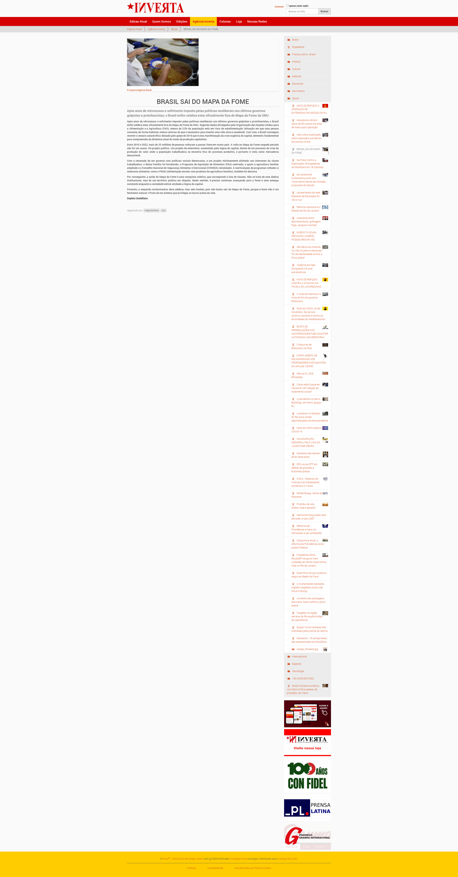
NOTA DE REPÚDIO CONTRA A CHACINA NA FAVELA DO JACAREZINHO (306, 283)
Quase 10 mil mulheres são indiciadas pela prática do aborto (309, 629)
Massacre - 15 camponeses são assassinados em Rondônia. (309, 639)
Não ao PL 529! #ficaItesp (302, 375)
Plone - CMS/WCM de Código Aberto (183, 858)
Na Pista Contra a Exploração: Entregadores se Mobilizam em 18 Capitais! (307, 163)
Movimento (298, 91)
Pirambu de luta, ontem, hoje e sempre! (303, 505)
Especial (296, 663)
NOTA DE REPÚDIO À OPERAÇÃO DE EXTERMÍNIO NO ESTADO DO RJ (309, 109)
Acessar (279, 6)
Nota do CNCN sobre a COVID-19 (306, 429)
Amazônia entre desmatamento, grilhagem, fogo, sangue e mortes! (306, 221)
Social (174, 29)
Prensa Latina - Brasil (304, 54)
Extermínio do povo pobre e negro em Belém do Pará (309, 574)
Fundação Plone (239, 858)
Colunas (225, 21)
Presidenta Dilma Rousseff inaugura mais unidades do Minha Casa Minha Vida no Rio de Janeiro (308, 560)
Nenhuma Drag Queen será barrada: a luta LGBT (308, 516)
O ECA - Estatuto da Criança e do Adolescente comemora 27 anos (305, 482)
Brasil (295, 39)
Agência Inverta (203, 21)
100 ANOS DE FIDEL (303, 678)
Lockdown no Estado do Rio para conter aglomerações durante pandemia (309, 417)
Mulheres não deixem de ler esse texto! (305, 455)
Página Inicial (134, 29)
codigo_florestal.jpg (307, 649)
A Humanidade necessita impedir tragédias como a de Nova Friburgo (307, 587)
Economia (297, 83)
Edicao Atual (138, 21)
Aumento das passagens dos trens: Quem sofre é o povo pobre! (308, 602)
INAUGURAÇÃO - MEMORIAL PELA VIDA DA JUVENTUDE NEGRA (305, 442)
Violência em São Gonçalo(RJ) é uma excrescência (303, 268)
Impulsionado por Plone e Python (252, 868)
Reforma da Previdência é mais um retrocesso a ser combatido (306, 529)
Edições (181, 21)
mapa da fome (152, 210)
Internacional (299, 656)
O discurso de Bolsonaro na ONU (301, 346)
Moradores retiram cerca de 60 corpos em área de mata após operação (306, 123)
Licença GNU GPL (288, 858)
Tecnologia (298, 671)
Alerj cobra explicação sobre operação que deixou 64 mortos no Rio (306, 138)
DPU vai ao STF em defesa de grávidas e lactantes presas (304, 467)
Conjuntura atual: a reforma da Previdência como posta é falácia (307, 544)
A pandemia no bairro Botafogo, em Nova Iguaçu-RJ (306, 402)
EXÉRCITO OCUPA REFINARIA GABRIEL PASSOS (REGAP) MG (303, 236)
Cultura (296, 69)
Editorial (296, 76)
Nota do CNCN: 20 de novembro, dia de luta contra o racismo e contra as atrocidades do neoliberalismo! (308, 314)
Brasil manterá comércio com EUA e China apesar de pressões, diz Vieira (303, 689)
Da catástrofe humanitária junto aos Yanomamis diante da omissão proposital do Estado (308, 180)
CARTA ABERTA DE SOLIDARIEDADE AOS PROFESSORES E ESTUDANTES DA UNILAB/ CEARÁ (308, 361)
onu (163, 210)
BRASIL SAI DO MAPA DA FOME (305, 150)
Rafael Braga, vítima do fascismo (306, 494)
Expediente (298, 47)
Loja (239, 21)
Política (296, 61)
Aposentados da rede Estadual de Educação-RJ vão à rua (305, 196)
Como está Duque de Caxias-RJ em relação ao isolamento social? (305, 388)
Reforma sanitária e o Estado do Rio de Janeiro (305, 208)
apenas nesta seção (298, 5)
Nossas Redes (257, 21)
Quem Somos (161, 21)
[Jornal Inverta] (155, 8)
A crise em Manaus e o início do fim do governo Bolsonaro (306, 297)
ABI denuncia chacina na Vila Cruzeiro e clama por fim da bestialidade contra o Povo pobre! (306, 252)
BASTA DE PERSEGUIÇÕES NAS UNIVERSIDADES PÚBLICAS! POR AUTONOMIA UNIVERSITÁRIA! (309, 332)
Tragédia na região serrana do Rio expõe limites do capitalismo (306, 616)
